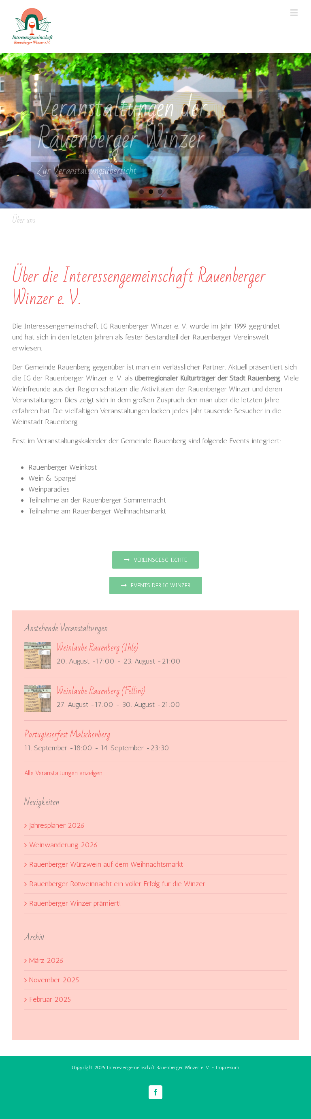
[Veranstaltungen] (155, 130)
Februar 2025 (50, 999)
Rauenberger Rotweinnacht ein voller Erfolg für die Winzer (117, 883)
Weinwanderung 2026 (63, 844)
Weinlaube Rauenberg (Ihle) (97, 648)
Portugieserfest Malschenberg (67, 735)
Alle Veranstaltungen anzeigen (63, 773)
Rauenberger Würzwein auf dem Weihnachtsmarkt (106, 864)
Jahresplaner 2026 (57, 825)
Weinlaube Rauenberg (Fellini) (100, 691)
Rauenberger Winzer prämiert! (75, 903)
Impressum (227, 1067)
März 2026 (46, 960)
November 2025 (54, 979)
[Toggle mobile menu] (294, 12)
